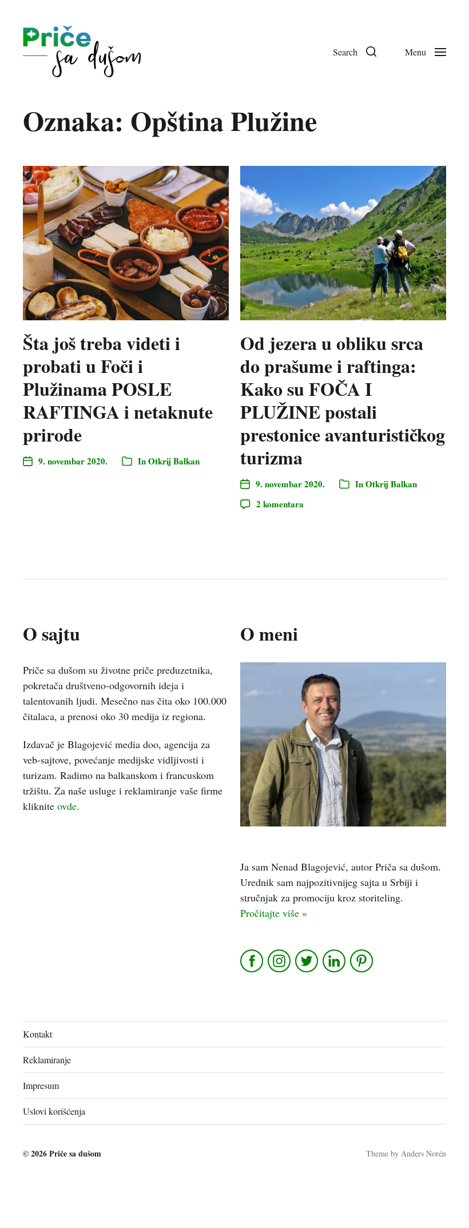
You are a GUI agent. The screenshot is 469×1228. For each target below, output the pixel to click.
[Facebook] (252, 960)
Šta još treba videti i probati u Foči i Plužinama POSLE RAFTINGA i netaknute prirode (118, 388)
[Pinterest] (362, 960)
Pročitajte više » (273, 913)
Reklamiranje (47, 1060)
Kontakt (37, 1034)
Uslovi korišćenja (54, 1111)
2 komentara (280, 504)
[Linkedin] (335, 960)
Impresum (41, 1085)
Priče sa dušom (75, 1153)
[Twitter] (307, 960)
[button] (355, 51)
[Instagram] (280, 960)
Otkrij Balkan (174, 461)
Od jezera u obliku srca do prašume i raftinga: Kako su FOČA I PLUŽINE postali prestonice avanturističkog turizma (342, 400)
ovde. (68, 806)
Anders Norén (423, 1153)
